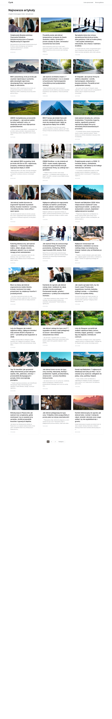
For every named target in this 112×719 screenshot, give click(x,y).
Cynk (10, 2)
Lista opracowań (88, 2)
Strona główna (99, 2)
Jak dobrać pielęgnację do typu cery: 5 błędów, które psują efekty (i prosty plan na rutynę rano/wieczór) (56, 415)
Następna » (61, 441)
